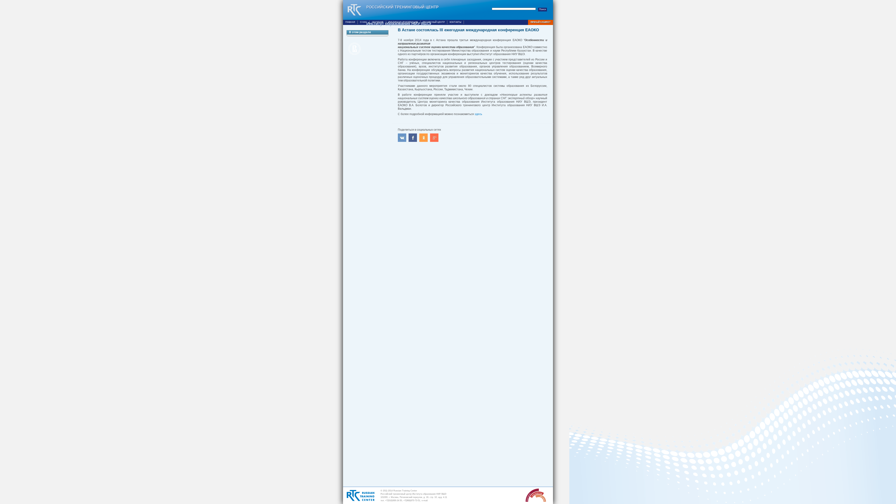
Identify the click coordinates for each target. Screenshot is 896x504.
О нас (363, 22)
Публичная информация (403, 22)
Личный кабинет (540, 22)
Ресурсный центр (434, 22)
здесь (478, 114)
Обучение (378, 22)
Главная (350, 22)
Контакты (455, 22)
